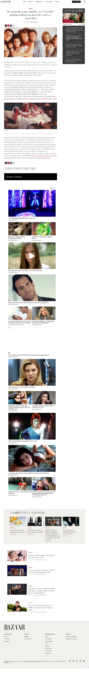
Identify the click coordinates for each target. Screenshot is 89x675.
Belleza (31, 1)
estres (25, 168)
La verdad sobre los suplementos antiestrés (18, 531)
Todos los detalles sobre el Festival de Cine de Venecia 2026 (41, 556)
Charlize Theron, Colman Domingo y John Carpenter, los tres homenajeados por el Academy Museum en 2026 (53, 535)
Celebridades (39, 1)
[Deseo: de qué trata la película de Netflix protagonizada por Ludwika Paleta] (17, 606)
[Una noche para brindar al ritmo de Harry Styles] (71, 521)
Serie (32, 168)
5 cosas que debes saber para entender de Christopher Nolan (41, 571)
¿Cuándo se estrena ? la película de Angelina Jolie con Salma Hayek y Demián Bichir (41, 590)
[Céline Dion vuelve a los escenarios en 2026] (36, 521)
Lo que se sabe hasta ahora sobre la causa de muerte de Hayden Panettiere (73, 61)
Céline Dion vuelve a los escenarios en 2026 (35, 531)
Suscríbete (76, 2)
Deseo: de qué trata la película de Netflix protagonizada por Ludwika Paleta (40, 607)
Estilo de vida (49, 1)
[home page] (6, 2)
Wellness (12, 527)
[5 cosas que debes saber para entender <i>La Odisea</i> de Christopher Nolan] (17, 570)
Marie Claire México (44, 158)
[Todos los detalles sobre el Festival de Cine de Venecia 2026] (17, 555)
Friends (17, 168)
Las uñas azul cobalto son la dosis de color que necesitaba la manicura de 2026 (74, 46)
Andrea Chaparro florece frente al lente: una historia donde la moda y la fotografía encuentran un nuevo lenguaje (74, 29)
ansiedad (8, 168)
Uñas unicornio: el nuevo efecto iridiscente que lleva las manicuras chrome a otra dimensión (74, 53)
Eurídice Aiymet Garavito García (41, 559)
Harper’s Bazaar (34, 22)
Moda (24, 1)
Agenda (57, 1)
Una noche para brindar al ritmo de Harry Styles (69, 532)
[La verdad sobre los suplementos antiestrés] (18, 521)
